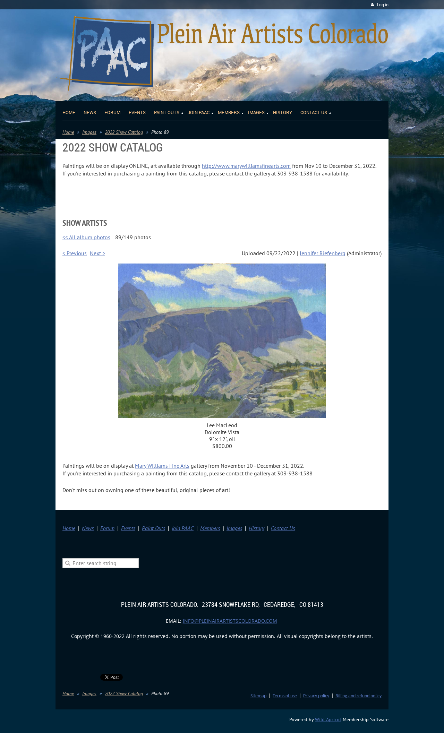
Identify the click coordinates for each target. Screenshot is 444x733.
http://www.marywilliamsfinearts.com (246, 165)
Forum (107, 528)
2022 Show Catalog (124, 132)
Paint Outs (153, 528)
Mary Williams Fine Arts (162, 465)
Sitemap (258, 696)
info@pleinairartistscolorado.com (230, 621)
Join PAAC (183, 528)
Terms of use (285, 696)
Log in (382, 5)
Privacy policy (316, 696)
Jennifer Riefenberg (322, 253)
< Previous (74, 253)
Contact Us (283, 528)
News (88, 528)
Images (89, 132)
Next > (97, 253)
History (256, 528)
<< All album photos (86, 237)
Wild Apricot (328, 719)
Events (128, 528)
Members (210, 528)
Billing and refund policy (358, 696)
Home (68, 132)
